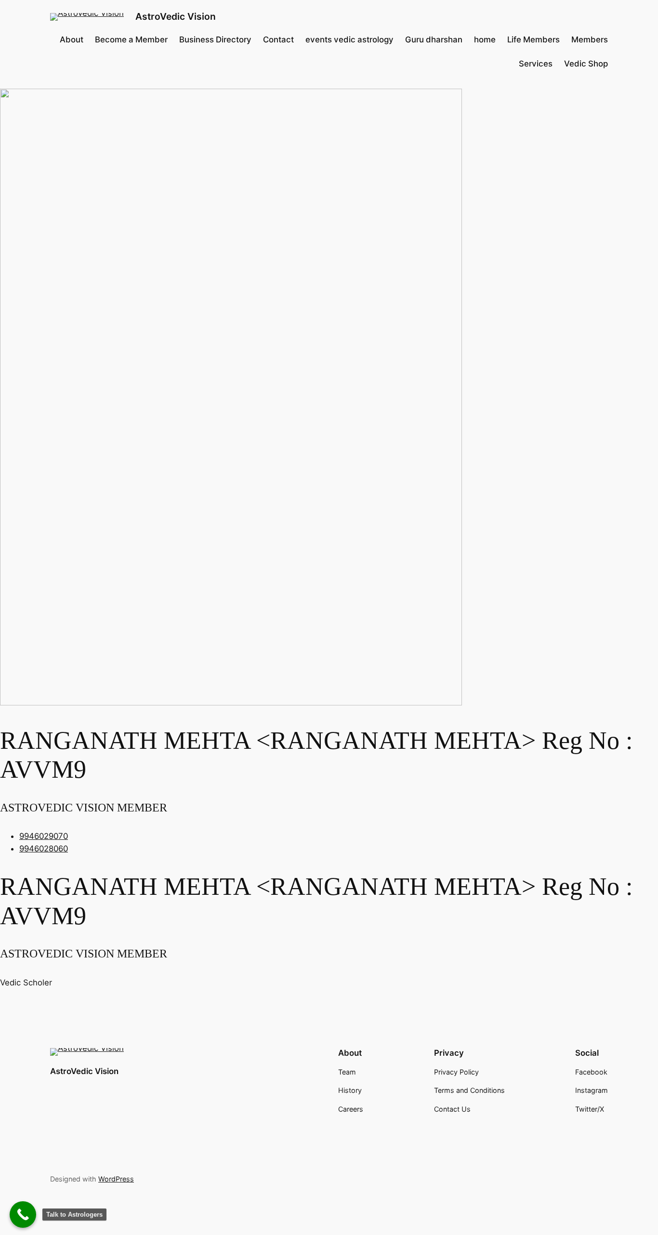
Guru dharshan (433, 39)
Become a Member (131, 39)
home (485, 39)
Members (589, 39)
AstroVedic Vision (175, 16)
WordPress (116, 1179)
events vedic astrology (349, 39)
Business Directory (215, 39)
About (71, 39)
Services (536, 63)
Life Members (533, 39)
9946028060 (43, 848)
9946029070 (43, 836)
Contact (278, 39)
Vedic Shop (586, 63)
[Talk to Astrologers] (23, 1214)
